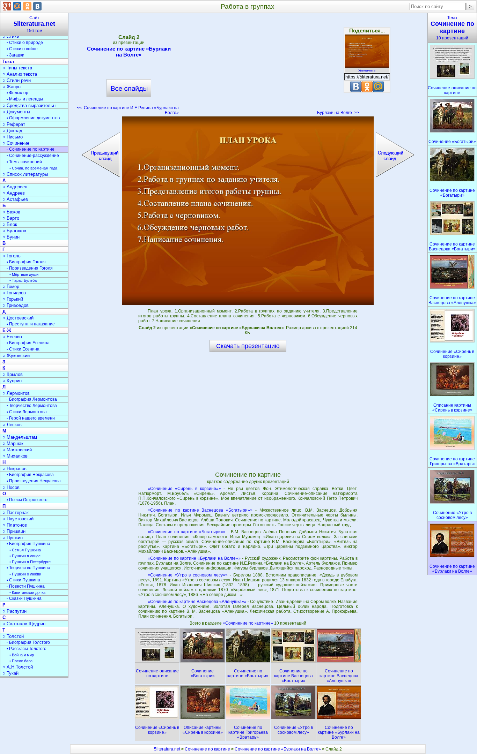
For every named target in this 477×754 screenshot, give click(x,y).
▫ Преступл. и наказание (31, 324)
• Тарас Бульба (23, 280)
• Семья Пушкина (25, 550)
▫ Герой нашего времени (31, 418)
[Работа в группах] (248, 210)
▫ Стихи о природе (25, 42)
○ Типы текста (17, 67)
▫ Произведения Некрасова (34, 480)
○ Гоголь (11, 255)
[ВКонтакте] (37, 6)
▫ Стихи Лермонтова (27, 411)
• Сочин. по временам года (33, 168)
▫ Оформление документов (33, 117)
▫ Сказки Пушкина (24, 598)
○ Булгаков (14, 230)
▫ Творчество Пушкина (28, 567)
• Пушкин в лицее (25, 556)
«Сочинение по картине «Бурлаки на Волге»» (194, 558)
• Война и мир (21, 655)
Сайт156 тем (34, 24)
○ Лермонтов (16, 393)
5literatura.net (167, 749)
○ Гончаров (14, 292)
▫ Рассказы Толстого (26, 648)
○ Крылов (12, 374)
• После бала (20, 661)
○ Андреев (13, 193)
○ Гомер (10, 286)
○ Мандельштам (19, 437)
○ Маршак (12, 443)
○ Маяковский (17, 449)
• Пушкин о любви (25, 574)
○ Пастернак (15, 512)
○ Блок (9, 224)
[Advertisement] (248, 66)
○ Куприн (12, 380)
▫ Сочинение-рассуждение (33, 155)
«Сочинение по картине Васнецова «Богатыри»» (200, 510)
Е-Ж (6, 330)
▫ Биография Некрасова (30, 474)
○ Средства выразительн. (29, 105)
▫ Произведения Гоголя (30, 268)
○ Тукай (10, 673)
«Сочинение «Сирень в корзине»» (184, 488)
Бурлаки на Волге (338, 112)
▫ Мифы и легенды (25, 99)
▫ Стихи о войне (22, 48)
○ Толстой (13, 636)
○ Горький (12, 299)
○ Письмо (12, 137)
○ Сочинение (15, 143)
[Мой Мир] (17, 6)
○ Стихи (10, 36)
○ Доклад (12, 130)
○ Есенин (12, 336)
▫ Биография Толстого (28, 642)
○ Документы (16, 111)
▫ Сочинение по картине (30, 149)
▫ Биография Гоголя (26, 261)
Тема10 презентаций (452, 27)
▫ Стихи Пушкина (23, 580)
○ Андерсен (14, 186)
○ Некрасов (14, 468)
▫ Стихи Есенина (23, 349)
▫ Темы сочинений (24, 161)
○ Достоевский (18, 318)
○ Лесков (12, 424)
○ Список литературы (25, 174)
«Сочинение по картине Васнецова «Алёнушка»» (197, 601)
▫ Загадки (15, 55)
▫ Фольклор (17, 92)
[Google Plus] (7, 6)
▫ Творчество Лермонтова (32, 405)
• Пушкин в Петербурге (30, 562)
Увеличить (366, 70)
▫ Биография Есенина (28, 342)
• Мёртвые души (23, 274)
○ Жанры (11, 86)
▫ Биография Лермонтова (32, 399)
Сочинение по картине (207, 749)
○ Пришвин (13, 531)
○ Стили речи (16, 80)
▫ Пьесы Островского (27, 499)
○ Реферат (13, 124)
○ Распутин (14, 611)
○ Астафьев (15, 199)
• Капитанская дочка (27, 592)
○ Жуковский (16, 355)
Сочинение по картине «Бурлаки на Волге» (129, 52)
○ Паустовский (18, 518)
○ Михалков (15, 456)
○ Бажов (11, 211)
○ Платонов (14, 525)
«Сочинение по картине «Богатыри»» (187, 531)
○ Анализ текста (19, 74)
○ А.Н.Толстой (17, 667)
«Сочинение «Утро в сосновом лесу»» (188, 575)
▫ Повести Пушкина (26, 586)
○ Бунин (11, 237)
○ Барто (10, 218)
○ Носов (11, 487)
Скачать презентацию (248, 345)
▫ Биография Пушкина (28, 543)
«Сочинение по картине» (248, 623)
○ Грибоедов (15, 305)
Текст (8, 61)
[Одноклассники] (27, 6)
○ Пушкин (12, 537)
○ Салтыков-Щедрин (23, 623)
